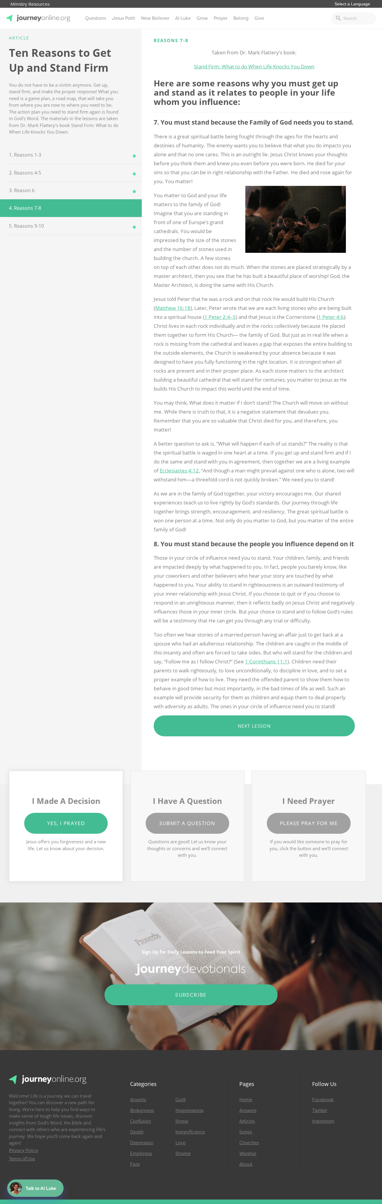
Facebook (323, 1100)
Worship (247, 1153)
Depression (141, 1143)
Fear (135, 1164)
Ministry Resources (30, 4)
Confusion (140, 1121)
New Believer (155, 18)
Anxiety (138, 1100)
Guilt (180, 1100)
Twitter (319, 1110)
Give (259, 18)
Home (245, 1100)
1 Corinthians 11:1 (266, 661)
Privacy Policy (23, 1150)
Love (180, 1143)
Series (245, 1132)
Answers (247, 1110)
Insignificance (190, 1132)
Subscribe (191, 995)
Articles (247, 1121)
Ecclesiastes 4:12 (179, 470)
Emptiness (141, 1153)
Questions (95, 18)
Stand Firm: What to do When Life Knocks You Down (254, 66)
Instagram (323, 1121)
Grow (202, 18)
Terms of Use (22, 1159)
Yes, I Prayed (66, 823)
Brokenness (142, 1110)
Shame (183, 1153)
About (245, 1164)
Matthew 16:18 (172, 308)
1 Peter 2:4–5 (220, 316)
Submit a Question (187, 823)
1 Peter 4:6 (331, 316)
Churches (249, 1143)
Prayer (220, 18)
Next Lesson (254, 726)
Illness (181, 1121)
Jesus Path (123, 18)
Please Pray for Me (309, 823)
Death (137, 1132)
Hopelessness (189, 1110)
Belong (241, 18)
